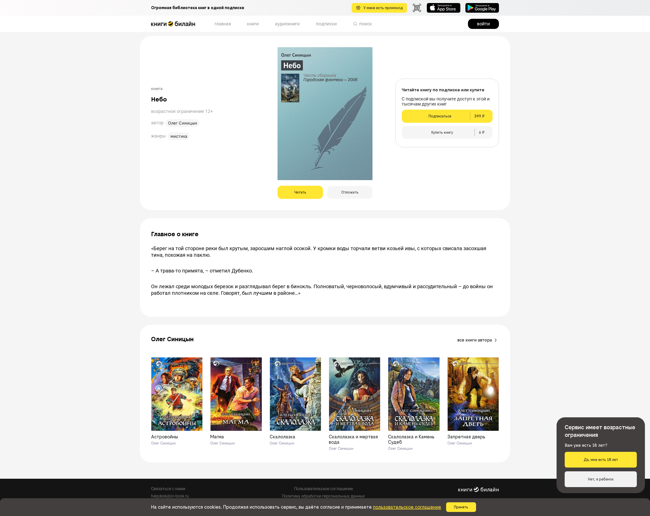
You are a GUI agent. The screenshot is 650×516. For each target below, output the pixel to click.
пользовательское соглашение (407, 507)
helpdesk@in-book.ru (170, 496)
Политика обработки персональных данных (323, 496)
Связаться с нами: (168, 488)
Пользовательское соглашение (323, 488)
